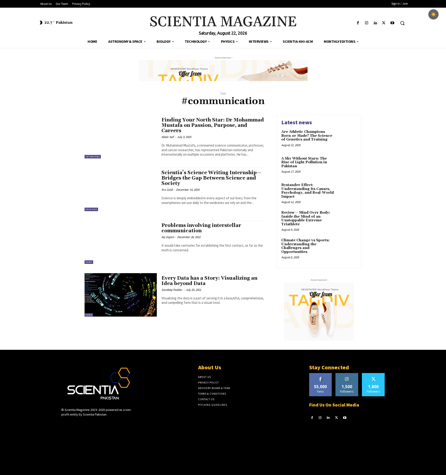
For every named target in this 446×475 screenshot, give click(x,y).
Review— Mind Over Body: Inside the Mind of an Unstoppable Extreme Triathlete (305, 218)
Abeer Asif (167, 137)
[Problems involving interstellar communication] (121, 242)
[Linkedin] (375, 23)
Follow (346, 375)
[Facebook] (358, 23)
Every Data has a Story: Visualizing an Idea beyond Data (209, 281)
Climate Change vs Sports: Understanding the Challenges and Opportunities (305, 246)
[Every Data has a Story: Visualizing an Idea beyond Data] (121, 295)
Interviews (92, 156)
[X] (384, 23)
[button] (402, 23)
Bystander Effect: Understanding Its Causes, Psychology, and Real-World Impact (307, 191)
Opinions (91, 209)
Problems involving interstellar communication (201, 228)
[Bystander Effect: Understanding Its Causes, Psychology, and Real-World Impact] (347, 192)
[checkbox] (433, 14)
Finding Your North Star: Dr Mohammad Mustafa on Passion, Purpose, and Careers (212, 125)
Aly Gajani (167, 237)
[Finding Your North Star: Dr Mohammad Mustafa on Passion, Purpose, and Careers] (121, 136)
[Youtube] (392, 23)
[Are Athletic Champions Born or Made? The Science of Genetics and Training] (347, 139)
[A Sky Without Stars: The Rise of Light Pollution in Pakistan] (347, 166)
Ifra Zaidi (167, 190)
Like (320, 375)
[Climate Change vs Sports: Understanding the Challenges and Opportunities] (347, 247)
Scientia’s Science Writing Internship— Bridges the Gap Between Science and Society (211, 178)
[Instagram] (366, 23)
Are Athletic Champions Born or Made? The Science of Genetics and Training (306, 136)
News (88, 262)
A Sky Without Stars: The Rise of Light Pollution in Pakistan (304, 162)
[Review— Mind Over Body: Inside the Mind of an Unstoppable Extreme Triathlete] (347, 220)
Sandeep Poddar (171, 290)
